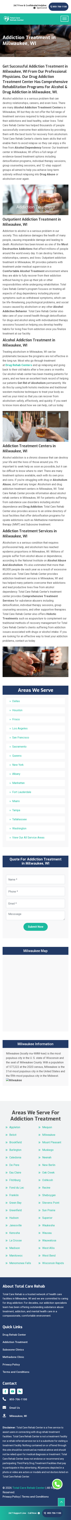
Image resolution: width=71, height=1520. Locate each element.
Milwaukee (48, 1134)
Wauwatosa (49, 1240)
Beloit (12, 1134)
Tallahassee (19, 819)
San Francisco (20, 737)
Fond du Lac (16, 1187)
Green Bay (15, 1202)
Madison (14, 1248)
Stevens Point (50, 1202)
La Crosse (15, 1240)
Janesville (15, 1225)
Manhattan (18, 783)
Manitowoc (16, 1255)
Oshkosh (47, 1180)
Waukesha (48, 1225)
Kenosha (14, 1233)
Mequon (47, 1127)
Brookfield (15, 1142)
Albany (16, 774)
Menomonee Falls (20, 1263)
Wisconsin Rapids (53, 1263)
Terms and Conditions (16, 1372)
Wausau (47, 1233)
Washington (19, 828)
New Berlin (48, 1165)
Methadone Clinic (13, 1357)
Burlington (15, 1150)
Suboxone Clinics (13, 1349)
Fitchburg (15, 1180)
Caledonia (15, 1157)
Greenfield (15, 1210)
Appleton (14, 1127)
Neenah (46, 1157)
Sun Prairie (48, 1210)
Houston (17, 710)
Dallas (16, 701)
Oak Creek (48, 1172)
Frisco (16, 719)
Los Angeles (20, 728)
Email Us (14, 1407)
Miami (16, 801)
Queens (17, 755)
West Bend (48, 1255)
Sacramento (19, 746)
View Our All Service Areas (28, 837)
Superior (47, 1217)
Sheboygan (49, 1195)
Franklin (14, 1195)
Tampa (16, 810)
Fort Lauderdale (21, 792)
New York (18, 764)
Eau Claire (15, 1172)
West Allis (48, 1248)
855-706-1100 (59, 6)
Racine (46, 1187)
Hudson (14, 1217)
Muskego (48, 1150)
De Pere (14, 1165)
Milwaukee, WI (18, 1416)
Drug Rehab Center (14, 1334)
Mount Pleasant (51, 1142)
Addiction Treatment (15, 1342)
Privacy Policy (11, 1364)
